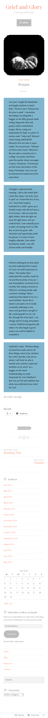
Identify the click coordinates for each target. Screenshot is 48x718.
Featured (23, 91)
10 (17, 584)
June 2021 (7, 485)
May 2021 (7, 491)
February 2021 (9, 509)
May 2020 (8, 562)
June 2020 (8, 556)
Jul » (11, 604)
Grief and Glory (24, 6)
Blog (5, 658)
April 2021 (8, 497)
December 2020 (10, 521)
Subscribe (11, 634)
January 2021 (9, 515)
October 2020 (9, 532)
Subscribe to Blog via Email (22, 612)
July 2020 (7, 550)
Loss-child (24, 80)
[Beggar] (24, 55)
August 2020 (9, 544)
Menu (25, 23)
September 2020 (11, 538)
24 (17, 593)
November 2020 (10, 527)
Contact (7, 669)
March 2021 (8, 503)
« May (6, 604)
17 (16, 588)
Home (6, 652)
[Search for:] (24, 680)
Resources (8, 664)
